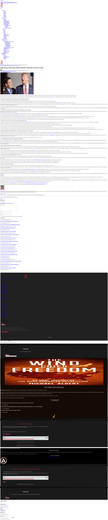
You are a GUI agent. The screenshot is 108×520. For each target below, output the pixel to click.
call (18, 133)
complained (8, 159)
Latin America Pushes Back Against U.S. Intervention (8, 267)
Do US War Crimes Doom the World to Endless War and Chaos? (9, 234)
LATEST (3, 10)
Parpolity (6, 26)
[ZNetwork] (1, 5)
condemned (4, 116)
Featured (5, 13)
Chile (4, 32)
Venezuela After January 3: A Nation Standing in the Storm (8, 254)
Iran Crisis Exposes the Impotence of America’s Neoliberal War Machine (10, 261)
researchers (83, 148)
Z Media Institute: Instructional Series (9, 41)
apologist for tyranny (3, 112)
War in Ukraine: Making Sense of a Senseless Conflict (24, 181)
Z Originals (5, 17)
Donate (1, 6)
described (32, 165)
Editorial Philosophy (6, 56)
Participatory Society (8, 25)
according (58, 102)
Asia (4, 30)
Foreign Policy (2, 65)
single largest (48, 140)
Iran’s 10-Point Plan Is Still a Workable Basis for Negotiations (9, 241)
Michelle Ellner (8, 259)
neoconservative (28, 95)
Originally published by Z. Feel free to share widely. (9, 71)
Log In (1, 509)
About (1, 310)
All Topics (5, 28)
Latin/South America (6, 35)
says (50, 132)
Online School (6, 40)
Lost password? (2, 510)
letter (2, 126)
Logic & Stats (7, 46)
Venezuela (5, 37)
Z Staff (5, 55)
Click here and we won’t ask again (26, 444)
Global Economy (7, 44)
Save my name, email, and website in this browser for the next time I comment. (11, 216)
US (15, 65)
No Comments (23, 70)
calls (2, 135)
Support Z (5, 58)
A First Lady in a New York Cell (5, 257)
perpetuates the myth (28, 122)
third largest (76, 140)
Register (13, 517)
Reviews (5, 16)
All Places (5, 38)
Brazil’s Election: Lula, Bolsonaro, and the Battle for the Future (9, 221)
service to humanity (51, 135)
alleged (16, 173)
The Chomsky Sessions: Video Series (9, 47)
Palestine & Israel (6, 34)
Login (6, 514)
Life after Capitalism (8, 27)
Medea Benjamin (5, 70)
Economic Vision (7, 43)
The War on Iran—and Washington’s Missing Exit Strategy (8, 251)
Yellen (43, 157)
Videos (5, 11)
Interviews (5, 15)
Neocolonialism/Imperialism (8, 65)
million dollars (16, 140)
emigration (72, 116)
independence (34, 150)
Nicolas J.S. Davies (10, 70)
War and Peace (18, 65)
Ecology (5, 19)
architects (40, 113)
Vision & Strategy (6, 24)
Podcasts (5, 12)
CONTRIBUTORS (4, 39)
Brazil (4, 31)
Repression (13, 65)
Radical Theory (7, 42)
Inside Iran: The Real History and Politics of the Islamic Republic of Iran (37, 182)
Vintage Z (5, 52)
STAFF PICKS (4, 53)
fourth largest (7, 141)
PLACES (3, 29)
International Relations (7, 21)
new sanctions (27, 161)
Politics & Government (7, 23)
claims (10, 132)
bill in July (39, 161)
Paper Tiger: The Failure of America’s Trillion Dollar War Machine (10, 224)
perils (26, 137)
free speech (10, 165)
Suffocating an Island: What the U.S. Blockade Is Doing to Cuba (9, 264)
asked (3, 123)
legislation (57, 107)
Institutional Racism (8, 45)
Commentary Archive (6, 51)
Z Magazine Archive (6, 50)
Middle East (5, 36)
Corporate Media (6, 22)
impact (22, 157)
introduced (7, 106)
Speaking (1, 146)
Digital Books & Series (7, 48)
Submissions (5, 57)
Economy (5, 20)
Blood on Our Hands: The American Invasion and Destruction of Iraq (35, 184)
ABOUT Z (3, 54)
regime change (16, 113)
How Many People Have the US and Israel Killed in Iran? (8, 244)
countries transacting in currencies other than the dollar (41, 159)
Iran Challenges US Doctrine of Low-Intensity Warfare (8, 231)
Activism (5, 18)
